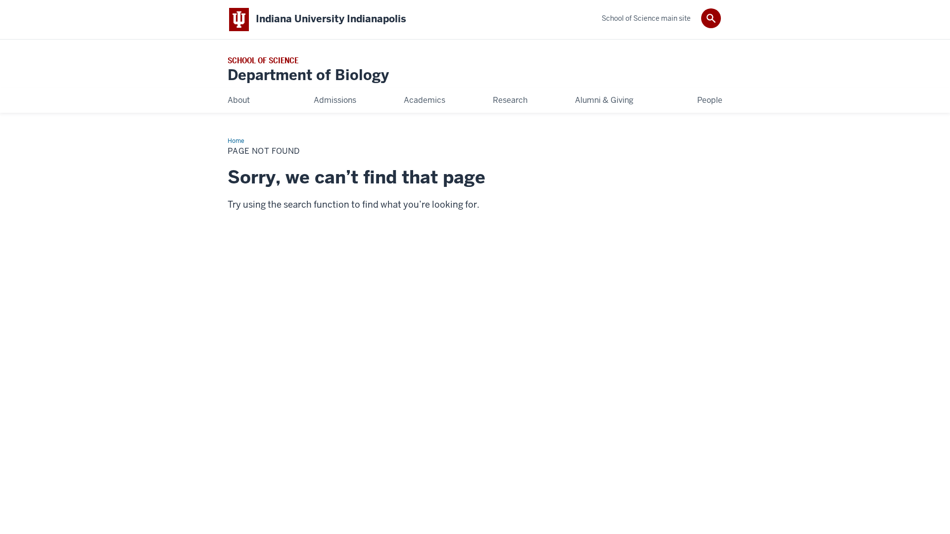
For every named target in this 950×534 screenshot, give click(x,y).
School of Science (263, 60)
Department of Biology (308, 75)
